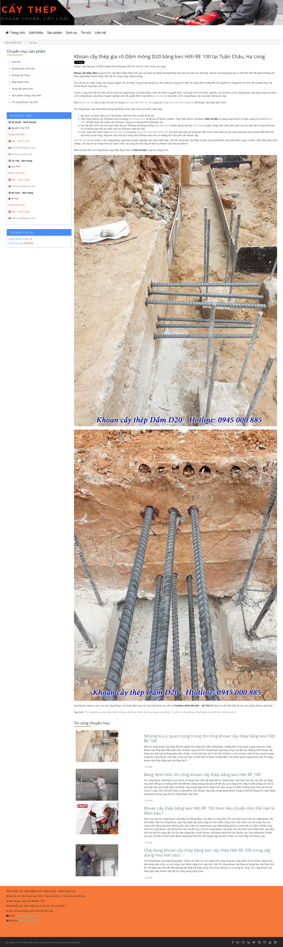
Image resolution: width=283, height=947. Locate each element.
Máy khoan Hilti (20, 82)
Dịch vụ (71, 33)
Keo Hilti (231, 712)
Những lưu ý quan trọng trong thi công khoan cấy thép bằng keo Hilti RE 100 (209, 738)
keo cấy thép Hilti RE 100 (138, 102)
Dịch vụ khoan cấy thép (156, 712)
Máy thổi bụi (161, 125)
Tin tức (86, 33)
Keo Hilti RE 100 (216, 712)
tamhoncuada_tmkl (21, 154)
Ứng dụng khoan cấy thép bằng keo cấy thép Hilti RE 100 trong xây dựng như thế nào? (207, 852)
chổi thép (198, 125)
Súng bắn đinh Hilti (22, 88)
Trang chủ (17, 33)
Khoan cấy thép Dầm (130, 712)
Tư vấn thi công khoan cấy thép (188, 712)
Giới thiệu (36, 33)
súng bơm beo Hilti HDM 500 (178, 102)
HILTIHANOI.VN (13, 42)
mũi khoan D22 (137, 118)
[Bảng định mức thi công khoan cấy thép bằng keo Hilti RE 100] (107, 785)
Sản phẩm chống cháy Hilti (26, 95)
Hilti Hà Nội (161, 95)
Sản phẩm (54, 33)
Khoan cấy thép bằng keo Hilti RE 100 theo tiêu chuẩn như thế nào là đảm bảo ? (209, 810)
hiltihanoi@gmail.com (23, 147)
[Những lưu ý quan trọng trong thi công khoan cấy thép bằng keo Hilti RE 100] (107, 746)
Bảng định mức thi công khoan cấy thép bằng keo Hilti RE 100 (202, 774)
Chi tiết (148, 766)
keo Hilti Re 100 (117, 132)
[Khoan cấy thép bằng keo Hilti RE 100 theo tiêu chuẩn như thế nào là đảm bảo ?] (107, 818)
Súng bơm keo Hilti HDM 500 (152, 132)
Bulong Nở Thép (21, 75)
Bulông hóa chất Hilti (23, 68)
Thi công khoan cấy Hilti (25, 102)
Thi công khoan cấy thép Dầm (101, 712)
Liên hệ (100, 33)
